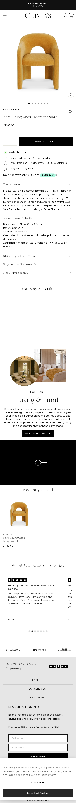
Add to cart (45, 141)
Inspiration (37, 697)
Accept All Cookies (38, 793)
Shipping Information (19, 256)
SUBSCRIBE (38, 756)
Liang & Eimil (11, 109)
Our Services (37, 688)
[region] (38, 779)
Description (11, 184)
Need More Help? (16, 273)
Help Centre (37, 680)
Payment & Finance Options (24, 264)
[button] (29, 631)
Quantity (9, 133)
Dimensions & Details (19, 218)
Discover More (38, 433)
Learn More (38, 782)
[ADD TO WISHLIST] (70, 111)
